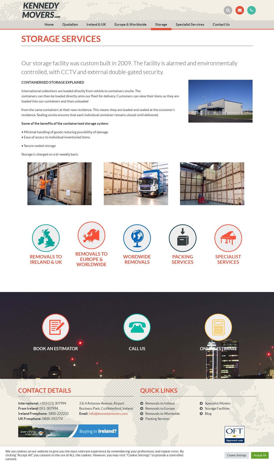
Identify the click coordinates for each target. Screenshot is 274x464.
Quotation (70, 24)
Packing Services (157, 419)
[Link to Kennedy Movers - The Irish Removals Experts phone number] (251, 10)
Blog (208, 413)
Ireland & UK (96, 24)
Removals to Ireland (160, 403)
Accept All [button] (260, 455)
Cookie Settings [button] (236, 455)
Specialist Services (190, 24)
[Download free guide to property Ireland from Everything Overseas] (68, 430)
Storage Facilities (217, 408)
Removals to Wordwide (162, 413)
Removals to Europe (160, 408)
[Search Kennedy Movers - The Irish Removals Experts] (228, 10)
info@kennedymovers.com (108, 413)
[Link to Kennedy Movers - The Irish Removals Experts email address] (239, 10)
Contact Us (221, 24)
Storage (161, 24)
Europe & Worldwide (131, 24)
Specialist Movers (218, 403)
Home (49, 24)
